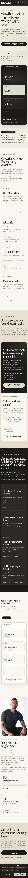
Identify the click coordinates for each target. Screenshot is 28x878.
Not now (8, 874)
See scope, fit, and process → (10, 389)
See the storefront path (14, 436)
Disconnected (6, 618)
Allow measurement (20, 874)
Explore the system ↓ (7, 53)
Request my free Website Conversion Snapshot (14, 44)
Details (16, 870)
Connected (15, 618)
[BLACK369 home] (6, 2)
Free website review (22, 2)
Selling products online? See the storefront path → (13, 857)
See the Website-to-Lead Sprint (14, 49)
